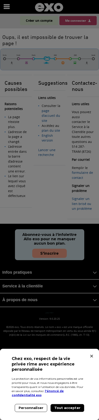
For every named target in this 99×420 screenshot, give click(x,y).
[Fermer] (92, 356)
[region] (49, 384)
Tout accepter (67, 408)
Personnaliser (31, 408)
